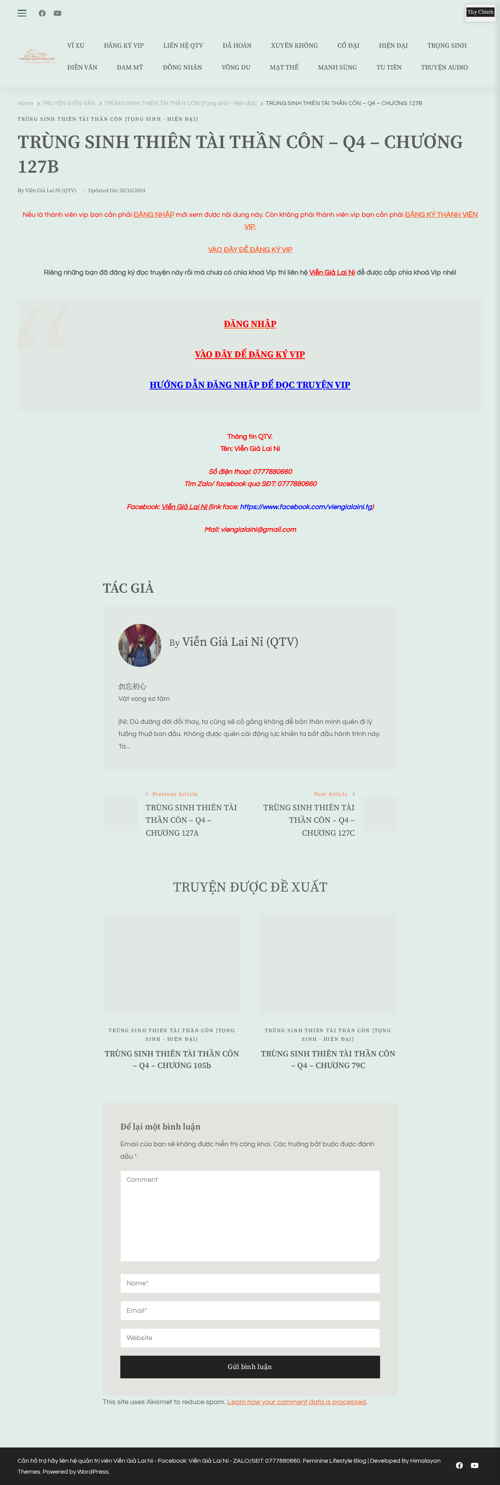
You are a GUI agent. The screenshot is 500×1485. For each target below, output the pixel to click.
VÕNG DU (235, 67)
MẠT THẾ (284, 67)
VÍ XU (75, 46)
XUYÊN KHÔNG (294, 46)
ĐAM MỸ (130, 67)
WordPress (93, 1472)
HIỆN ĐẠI (393, 46)
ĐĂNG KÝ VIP (124, 46)
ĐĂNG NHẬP (154, 214)
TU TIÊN (389, 67)
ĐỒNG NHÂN (182, 67)
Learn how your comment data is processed (296, 1402)
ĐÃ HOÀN (237, 46)
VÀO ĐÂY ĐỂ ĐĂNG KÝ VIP (250, 250)
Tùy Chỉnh (480, 12)
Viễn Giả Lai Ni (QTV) (50, 190)
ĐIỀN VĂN (82, 67)
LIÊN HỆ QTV (183, 46)
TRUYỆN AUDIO (444, 67)
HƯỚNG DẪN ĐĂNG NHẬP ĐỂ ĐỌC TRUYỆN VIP (250, 385)
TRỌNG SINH (447, 46)
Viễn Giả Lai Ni (332, 272)
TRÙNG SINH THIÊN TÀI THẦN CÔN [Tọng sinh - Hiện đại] (108, 119)
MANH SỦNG (337, 67)
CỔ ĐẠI (348, 46)
